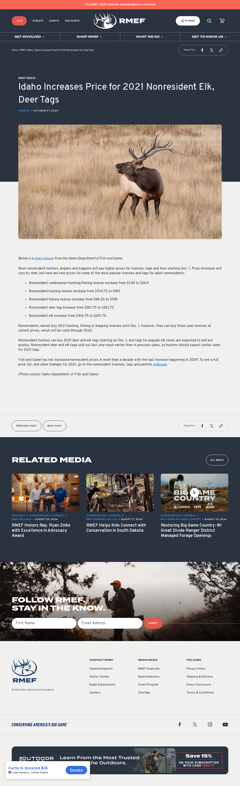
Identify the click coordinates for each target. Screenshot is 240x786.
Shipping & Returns (200, 677)
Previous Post (26, 426)
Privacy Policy (196, 669)
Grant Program (148, 685)
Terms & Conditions (200, 693)
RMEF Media (26, 50)
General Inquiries (101, 669)
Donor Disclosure (199, 685)
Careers (95, 693)
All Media (217, 460)
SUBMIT (153, 623)
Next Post (54, 426)
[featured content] (120, 760)
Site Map (144, 693)
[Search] (209, 21)
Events (54, 20)
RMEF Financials (149, 669)
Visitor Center (99, 677)
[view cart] (222, 21)
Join (19, 20)
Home (15, 50)
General (24, 110)
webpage (160, 364)
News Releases (149, 677)
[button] (202, 50)
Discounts (72, 20)
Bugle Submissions (102, 685)
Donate (38, 20)
